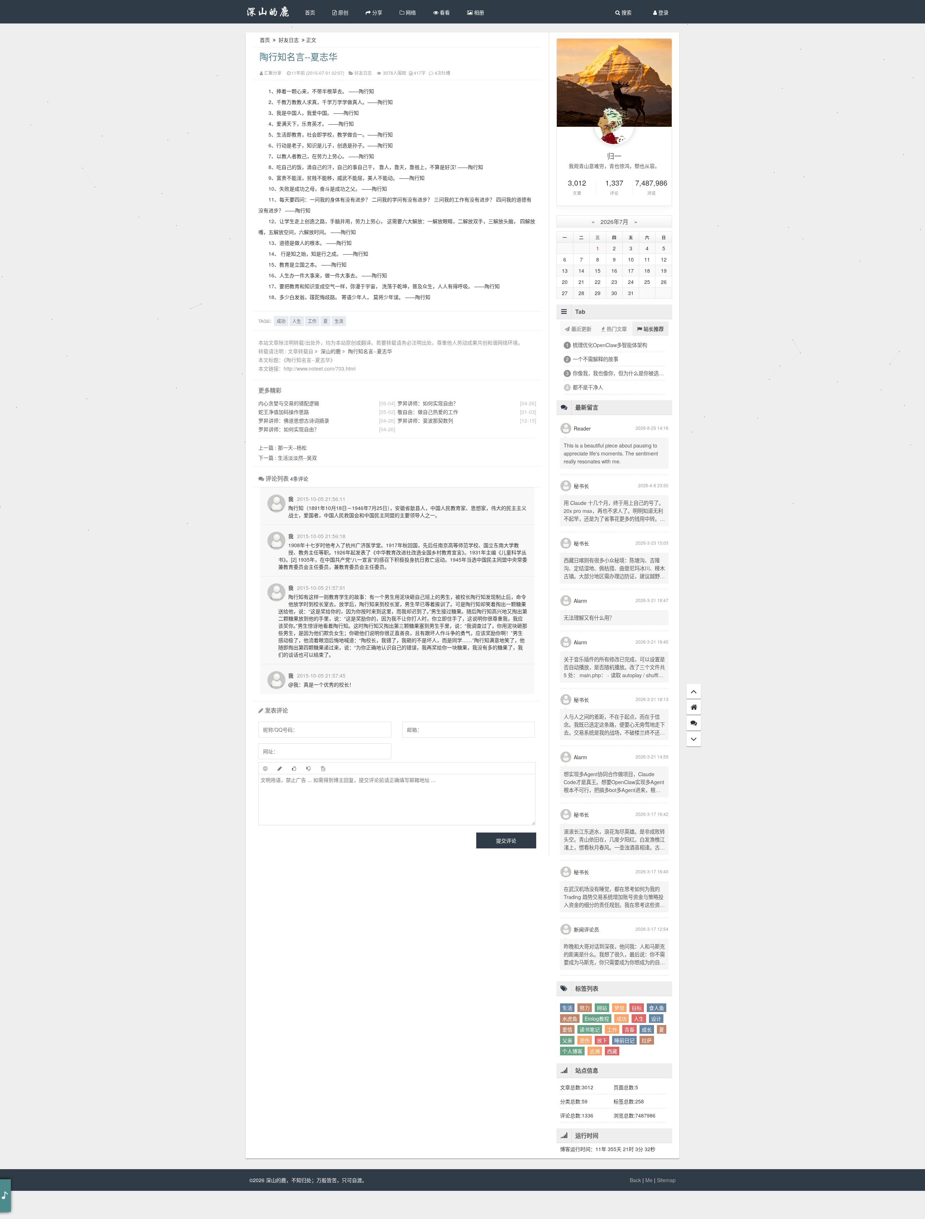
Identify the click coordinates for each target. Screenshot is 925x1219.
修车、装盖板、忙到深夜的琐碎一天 (613, 373)
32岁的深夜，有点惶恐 (598, 359)
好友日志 (288, 39)
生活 (339, 321)
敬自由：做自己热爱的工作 (427, 411)
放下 (602, 1068)
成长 (647, 1057)
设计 (656, 1046)
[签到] (279, 768)
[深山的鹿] (268, 11)
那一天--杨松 (282, 447)
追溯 (595, 1079)
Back (635, 1208)
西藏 (612, 1079)
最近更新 (580, 328)
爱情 (567, 1057)
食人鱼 (656, 1035)
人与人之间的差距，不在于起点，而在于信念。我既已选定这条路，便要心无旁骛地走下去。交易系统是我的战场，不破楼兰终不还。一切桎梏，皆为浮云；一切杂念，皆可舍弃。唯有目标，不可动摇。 (614, 760)
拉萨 (647, 1068)
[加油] (323, 768)
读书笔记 (590, 1057)
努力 (585, 1035)
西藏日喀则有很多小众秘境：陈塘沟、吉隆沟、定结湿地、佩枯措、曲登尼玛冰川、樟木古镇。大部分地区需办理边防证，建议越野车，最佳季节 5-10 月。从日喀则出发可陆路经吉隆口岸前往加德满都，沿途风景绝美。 (614, 604)
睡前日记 (624, 1068)
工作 (312, 321)
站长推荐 (653, 328)
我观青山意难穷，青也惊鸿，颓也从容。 (614, 165)
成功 (281, 321)
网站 (602, 1035)
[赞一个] (294, 768)
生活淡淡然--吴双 (287, 457)
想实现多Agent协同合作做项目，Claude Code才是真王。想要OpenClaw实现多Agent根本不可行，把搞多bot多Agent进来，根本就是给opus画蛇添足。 (614, 814)
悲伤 (585, 1068)
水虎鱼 (569, 1046)
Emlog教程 (597, 1046)
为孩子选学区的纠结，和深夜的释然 (613, 401)
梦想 (619, 1035)
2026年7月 (614, 221)
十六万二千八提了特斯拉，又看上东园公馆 (619, 415)
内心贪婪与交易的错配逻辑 (288, 403)
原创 (342, 12)
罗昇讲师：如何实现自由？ (288, 429)
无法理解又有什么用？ (589, 645)
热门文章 (616, 328)
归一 (614, 156)
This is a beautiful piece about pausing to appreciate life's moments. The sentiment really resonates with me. (611, 481)
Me (649, 1208)
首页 (310, 12)
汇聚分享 (272, 73)
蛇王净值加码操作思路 (283, 411)
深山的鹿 (331, 351)
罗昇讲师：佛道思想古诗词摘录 (293, 420)
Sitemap (666, 1208)
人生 (296, 321)
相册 (478, 12)
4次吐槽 (442, 73)
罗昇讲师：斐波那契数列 (425, 420)
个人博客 (572, 1079)
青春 (629, 1057)
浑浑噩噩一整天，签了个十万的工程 (613, 345)
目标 (637, 1035)
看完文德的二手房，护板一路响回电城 (616, 387)
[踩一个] (308, 768)
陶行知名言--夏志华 (298, 56)
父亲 (567, 1068)
